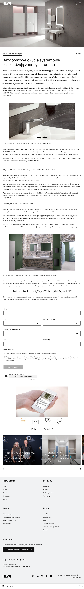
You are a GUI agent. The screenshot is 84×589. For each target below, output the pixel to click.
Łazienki (46, 486)
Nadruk (75, 577)
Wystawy (46, 496)
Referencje (47, 517)
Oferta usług (7, 514)
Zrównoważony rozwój (51, 527)
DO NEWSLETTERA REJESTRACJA (18, 549)
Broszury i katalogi (9, 520)
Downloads (7, 523)
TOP (79, 577)
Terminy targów (48, 523)
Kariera (45, 530)
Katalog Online (48, 493)
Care (4, 486)
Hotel (5, 493)
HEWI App (14, 158)
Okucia (45, 489)
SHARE (78, 54)
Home (5, 499)
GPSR (60, 575)
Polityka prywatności (70, 575)
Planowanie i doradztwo (11, 517)
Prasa (45, 520)
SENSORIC (7, 93)
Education (6, 496)
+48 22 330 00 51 (23, 566)
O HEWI (46, 514)
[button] (39, 137)
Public (5, 489)
